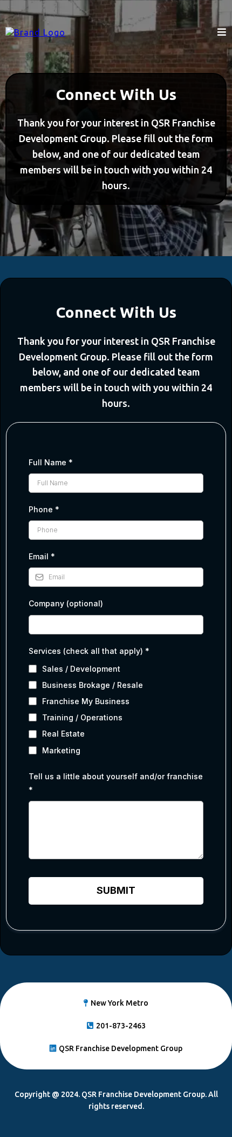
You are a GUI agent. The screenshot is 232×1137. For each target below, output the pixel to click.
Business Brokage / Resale (92, 685)
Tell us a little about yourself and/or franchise (116, 783)
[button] (222, 32)
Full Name (51, 462)
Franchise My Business (85, 701)
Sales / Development (81, 668)
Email (42, 556)
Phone (44, 509)
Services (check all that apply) (89, 651)
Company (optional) (66, 603)
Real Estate (63, 733)
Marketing (61, 750)
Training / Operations (82, 717)
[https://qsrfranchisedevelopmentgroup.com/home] (35, 32)
